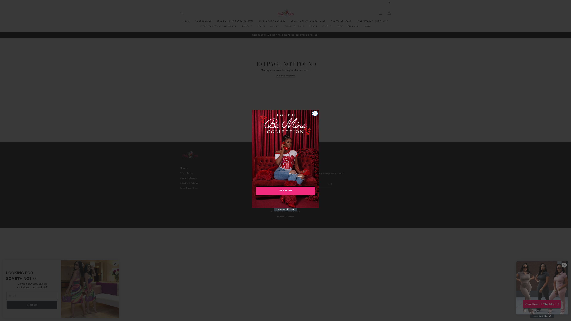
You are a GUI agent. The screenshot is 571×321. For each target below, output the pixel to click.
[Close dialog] (315, 113)
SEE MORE (285, 190)
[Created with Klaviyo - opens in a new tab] (285, 209)
